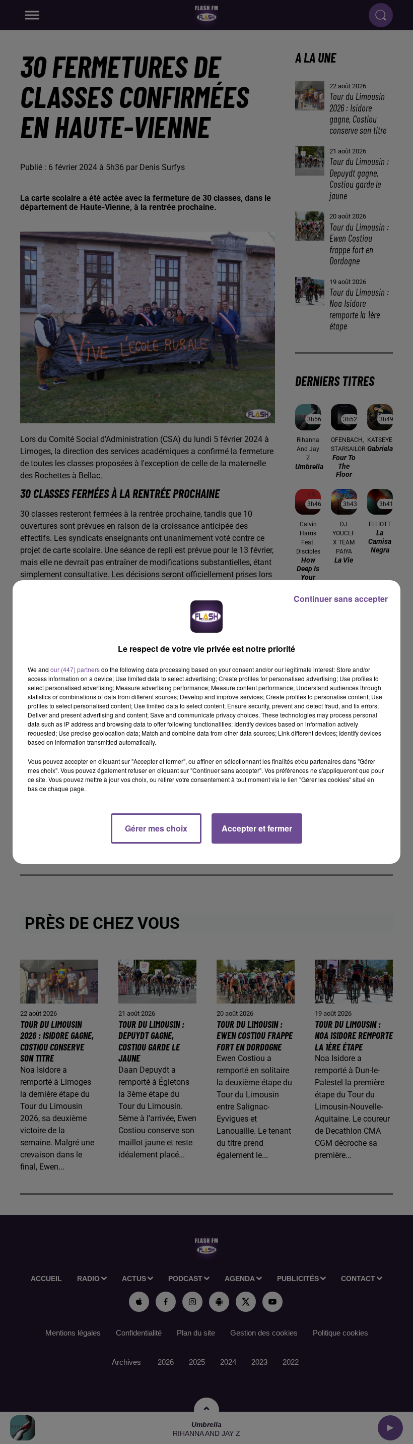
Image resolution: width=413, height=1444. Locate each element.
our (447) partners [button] (75, 669)
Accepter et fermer (257, 828)
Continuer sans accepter (341, 598)
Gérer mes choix (156, 828)
